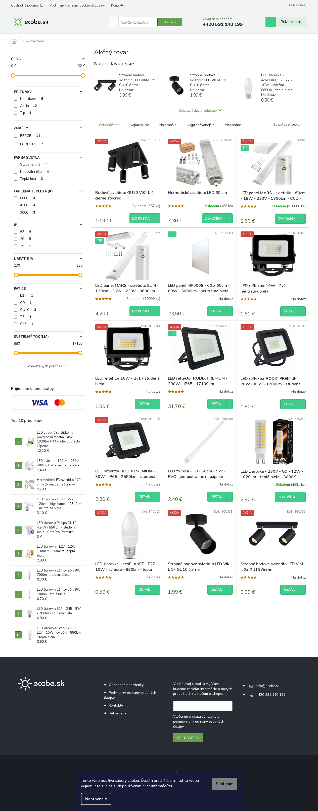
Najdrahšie (167, 125)
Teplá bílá (31, 178)
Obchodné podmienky (27, 5)
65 (25, 231)
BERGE (30, 135)
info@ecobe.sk (268, 685)
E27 (26, 295)
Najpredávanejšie (200, 125)
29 (25, 246)
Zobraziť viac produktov (198, 110)
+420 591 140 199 (270, 694)
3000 (27, 212)
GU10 (28, 309)
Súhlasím (225, 784)
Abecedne (233, 125)
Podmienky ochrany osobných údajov (77, 5)
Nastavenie (96, 799)
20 (25, 238)
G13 (27, 323)
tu (170, 786)
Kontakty (117, 5)
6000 (27, 198)
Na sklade (31, 98)
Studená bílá (34, 164)
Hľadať (170, 22)
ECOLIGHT (32, 144)
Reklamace (117, 713)
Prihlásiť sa (188, 738)
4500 (27, 205)
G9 (26, 302)
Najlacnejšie (139, 125)
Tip (25, 112)
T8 (25, 316)
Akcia (28, 105)
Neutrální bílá (34, 171)
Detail (216, 311)
